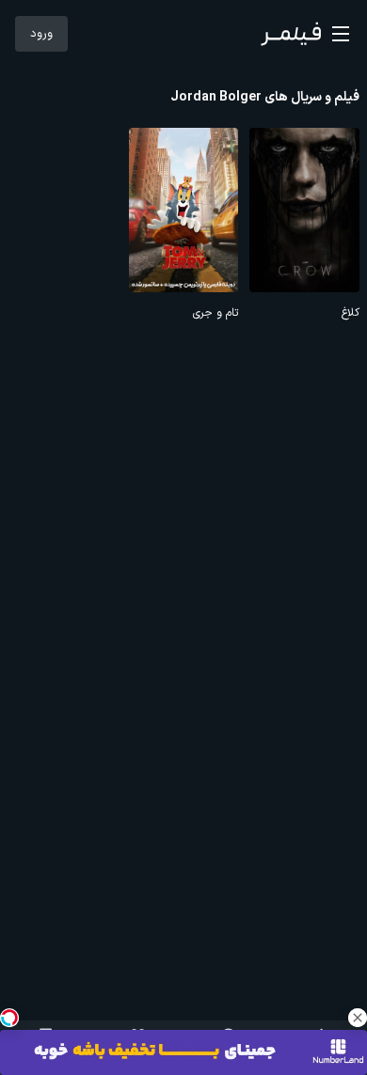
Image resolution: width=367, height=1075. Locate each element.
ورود (41, 33)
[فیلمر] (291, 34)
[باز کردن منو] (340, 34)
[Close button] (357, 1017)
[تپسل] (9, 1017)
